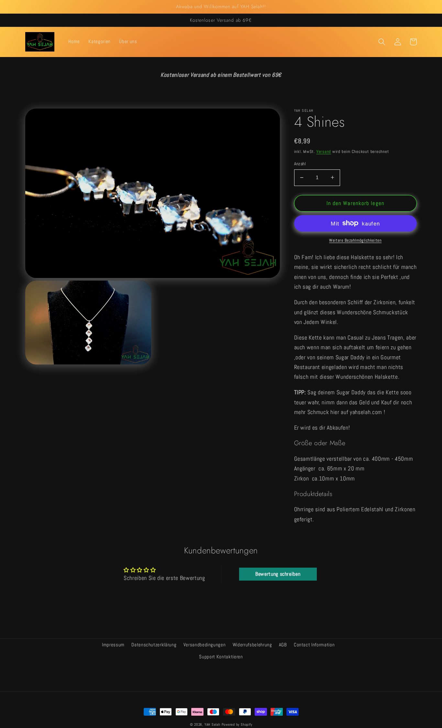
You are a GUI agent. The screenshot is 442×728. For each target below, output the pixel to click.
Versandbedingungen (204, 644)
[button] (382, 42)
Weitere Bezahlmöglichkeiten (355, 240)
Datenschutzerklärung (153, 644)
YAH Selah (212, 724)
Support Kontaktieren (221, 656)
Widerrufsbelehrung (252, 644)
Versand (323, 151)
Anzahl (300, 164)
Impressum (113, 644)
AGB (283, 644)
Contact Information (314, 644)
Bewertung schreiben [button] (278, 574)
